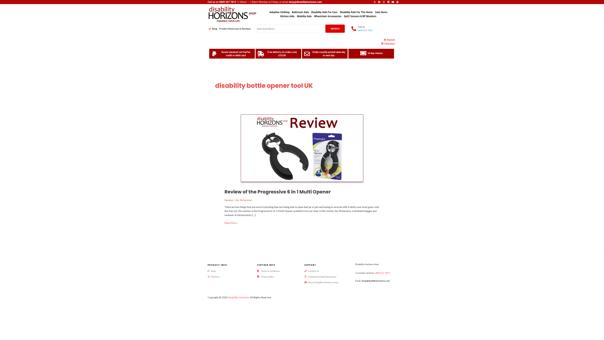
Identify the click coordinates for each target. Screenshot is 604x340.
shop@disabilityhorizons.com (375, 280)
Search (335, 28)
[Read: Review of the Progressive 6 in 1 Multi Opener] (302, 147)
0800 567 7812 (227, 1)
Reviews (228, 199)
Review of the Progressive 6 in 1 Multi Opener (277, 191)
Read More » (231, 222)
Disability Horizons (238, 297)
